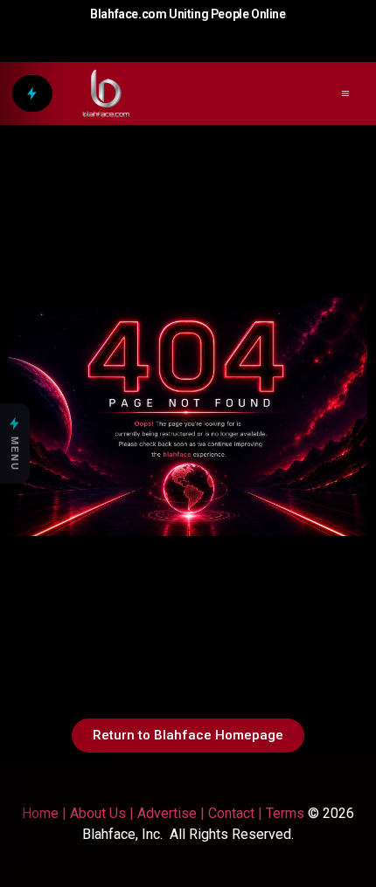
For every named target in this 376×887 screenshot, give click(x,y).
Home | (44, 813)
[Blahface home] (106, 93)
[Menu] (32, 93)
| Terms (279, 813)
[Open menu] (345, 93)
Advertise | (172, 813)
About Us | (103, 813)
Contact (231, 813)
